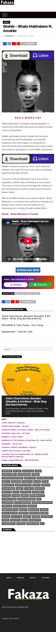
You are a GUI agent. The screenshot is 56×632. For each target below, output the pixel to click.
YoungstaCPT (9, 523)
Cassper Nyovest (23, 485)
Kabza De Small (9, 474)
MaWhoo (32, 506)
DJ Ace (15, 492)
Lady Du (44, 509)
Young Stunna (9, 499)
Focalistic (27, 481)
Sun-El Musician (10, 513)
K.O (42, 523)
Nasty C (6, 481)
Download (17, 285)
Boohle (6, 516)
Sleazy (20, 488)
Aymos (5, 520)
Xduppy (23, 509)
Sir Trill (6, 495)
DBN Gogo (7, 506)
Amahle (41, 124)
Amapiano (7, 471)
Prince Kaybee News (39, 513)
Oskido (36, 516)
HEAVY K (27, 516)
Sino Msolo (47, 516)
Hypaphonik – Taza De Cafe (17, 331)
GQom (38, 471)
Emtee (45, 481)
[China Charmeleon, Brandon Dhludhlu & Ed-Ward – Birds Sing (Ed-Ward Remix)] (28, 395)
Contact (33, 577)
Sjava (24, 520)
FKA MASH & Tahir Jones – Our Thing (22, 325)
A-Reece (36, 485)
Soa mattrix (34, 520)
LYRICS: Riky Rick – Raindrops (13, 423)
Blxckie (15, 495)
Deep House (30, 478)
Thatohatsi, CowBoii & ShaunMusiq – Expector (19, 447)
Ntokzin (21, 523)
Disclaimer (45, 577)
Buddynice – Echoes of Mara (12, 437)
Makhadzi (23, 513)
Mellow (45, 485)
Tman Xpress (32, 523)
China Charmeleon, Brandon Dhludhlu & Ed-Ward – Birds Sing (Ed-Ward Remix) (26, 317)
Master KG (15, 520)
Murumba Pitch (37, 495)
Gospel (35, 474)
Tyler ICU (29, 488)
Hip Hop (17, 471)
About (9, 577)
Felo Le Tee (16, 516)
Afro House (19, 293)
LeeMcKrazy (38, 492)
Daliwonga (8, 502)
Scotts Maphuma (22, 502)
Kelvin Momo (8, 488)
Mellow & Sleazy (44, 478)
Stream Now (42, 285)
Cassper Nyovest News (13, 478)
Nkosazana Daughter (42, 502)
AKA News (16, 481)
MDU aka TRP (8, 485)
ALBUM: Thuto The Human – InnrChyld (16, 451)
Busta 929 (7, 492)
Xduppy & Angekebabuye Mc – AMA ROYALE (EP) (20, 460)
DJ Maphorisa (24, 474)
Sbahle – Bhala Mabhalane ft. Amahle (20, 214)
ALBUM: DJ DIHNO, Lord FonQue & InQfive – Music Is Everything (26, 430)
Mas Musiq (33, 509)
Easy (4, 173)
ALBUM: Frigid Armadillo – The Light (15, 426)
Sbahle (26, 124)
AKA (39, 499)
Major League (20, 506)
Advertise (20, 577)
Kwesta (24, 495)
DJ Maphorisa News (26, 499)
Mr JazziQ (40, 488)
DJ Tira (37, 481)
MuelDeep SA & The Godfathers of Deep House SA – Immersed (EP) (27, 440)
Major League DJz (10, 509)
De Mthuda (25, 492)
